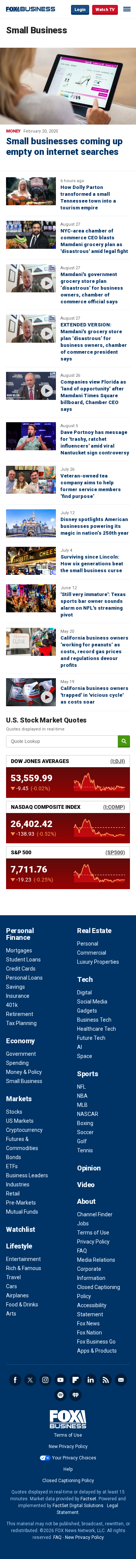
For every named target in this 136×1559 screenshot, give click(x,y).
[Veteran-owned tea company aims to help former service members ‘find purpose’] (31, 480)
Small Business (24, 1081)
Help (68, 1469)
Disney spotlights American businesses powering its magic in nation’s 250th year (94, 526)
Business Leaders (27, 1175)
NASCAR (87, 1114)
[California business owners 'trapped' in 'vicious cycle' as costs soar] (31, 692)
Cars (11, 1286)
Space (84, 1056)
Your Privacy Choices (74, 1458)
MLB (82, 1105)
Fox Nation (89, 1333)
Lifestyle (19, 1246)
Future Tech (91, 1038)
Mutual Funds (22, 1212)
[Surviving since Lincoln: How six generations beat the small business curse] (31, 561)
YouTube (60, 1380)
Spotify (60, 1395)
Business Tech (94, 1020)
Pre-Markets (21, 1203)
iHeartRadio (76, 1395)
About (86, 1201)
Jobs (83, 1223)
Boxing (85, 1123)
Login (80, 9)
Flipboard (76, 1380)
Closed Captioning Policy (68, 1480)
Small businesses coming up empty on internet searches (64, 146)
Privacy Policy (93, 1242)
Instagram (45, 1380)
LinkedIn (91, 1380)
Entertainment (23, 1259)
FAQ (82, 1251)
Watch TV (105, 9)
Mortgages (19, 950)
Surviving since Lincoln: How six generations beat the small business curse (91, 563)
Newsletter (121, 1380)
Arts (11, 1314)
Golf (82, 1141)
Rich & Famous (23, 1268)
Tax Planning (21, 1023)
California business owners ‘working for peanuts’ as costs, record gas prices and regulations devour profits (94, 651)
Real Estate (94, 931)
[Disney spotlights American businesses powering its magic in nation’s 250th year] (31, 523)
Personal (87, 944)
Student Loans (23, 960)
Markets (19, 1099)
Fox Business (30, 9)
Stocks (14, 1112)
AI (79, 1047)
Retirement (19, 1014)
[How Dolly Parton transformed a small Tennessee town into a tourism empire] (31, 191)
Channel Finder (95, 1214)
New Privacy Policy (68, 1446)
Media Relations (96, 1260)
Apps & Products (97, 1351)
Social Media (92, 1002)
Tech (85, 979)
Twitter (30, 1380)
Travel (13, 1277)
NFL (81, 1087)
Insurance (17, 996)
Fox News (88, 1323)
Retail (13, 1194)
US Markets (20, 1121)
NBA (82, 1096)
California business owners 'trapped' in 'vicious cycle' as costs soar (94, 695)
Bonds (13, 1157)
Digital (84, 992)
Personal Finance (20, 934)
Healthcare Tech (96, 1029)
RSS (106, 1380)
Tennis (85, 1150)
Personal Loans (24, 978)
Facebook (15, 1380)
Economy (20, 1041)
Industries (17, 1184)
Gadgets (87, 1011)
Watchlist (20, 1229)
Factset (88, 1498)
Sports (87, 1074)
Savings (15, 987)
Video (86, 1185)
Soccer (85, 1132)
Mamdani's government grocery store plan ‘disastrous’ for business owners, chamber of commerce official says (91, 288)
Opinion (89, 1168)
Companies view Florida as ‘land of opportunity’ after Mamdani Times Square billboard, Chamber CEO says (93, 395)
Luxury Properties (98, 962)
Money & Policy (24, 1072)
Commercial (91, 953)
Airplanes (17, 1295)
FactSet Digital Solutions (78, 1505)
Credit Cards (21, 969)
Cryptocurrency (24, 1130)
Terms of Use (93, 1233)
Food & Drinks (22, 1305)
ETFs (12, 1166)
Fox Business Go (96, 1342)
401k (12, 1005)
